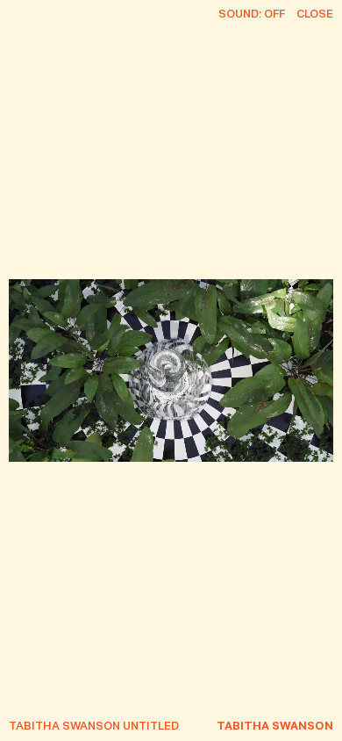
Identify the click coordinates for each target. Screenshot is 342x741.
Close (314, 14)
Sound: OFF (251, 14)
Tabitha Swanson (275, 726)
